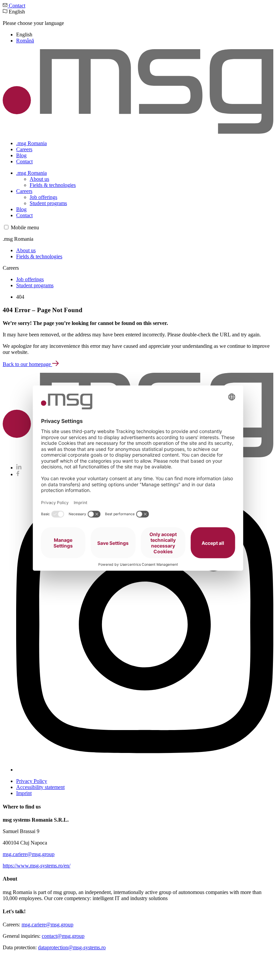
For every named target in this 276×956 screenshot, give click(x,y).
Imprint (24, 793)
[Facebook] (18, 474)
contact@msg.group (63, 936)
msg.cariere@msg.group (29, 854)
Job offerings (43, 197)
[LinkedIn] (19, 467)
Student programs (48, 203)
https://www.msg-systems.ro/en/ (36, 865)
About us (39, 179)
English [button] (33, 26)
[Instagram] (144, 769)
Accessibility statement (40, 787)
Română (25, 40)
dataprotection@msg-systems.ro (72, 947)
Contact (16, 5)
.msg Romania (31, 143)
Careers (24, 149)
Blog (21, 155)
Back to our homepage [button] (27, 364)
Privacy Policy (31, 781)
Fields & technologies (53, 185)
